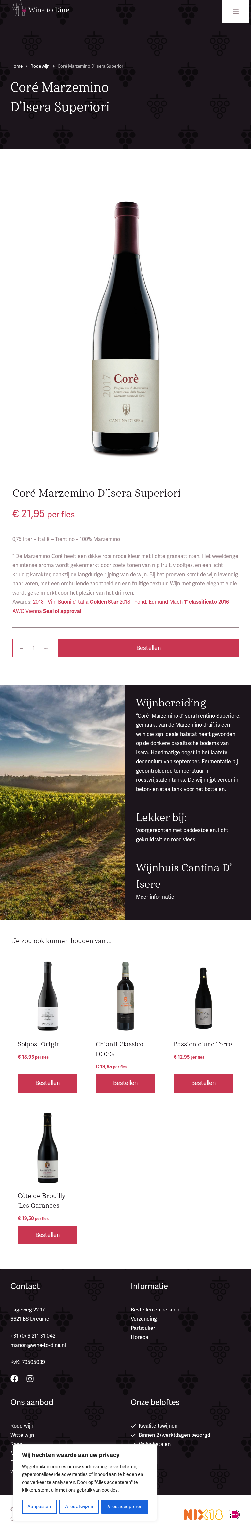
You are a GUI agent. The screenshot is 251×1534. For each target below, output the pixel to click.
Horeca (139, 1337)
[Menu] (236, 11)
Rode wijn (21, 1426)
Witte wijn (22, 1435)
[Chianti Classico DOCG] (125, 996)
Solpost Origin (39, 1044)
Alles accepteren (124, 1506)
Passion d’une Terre (203, 1044)
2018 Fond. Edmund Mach (168, 602)
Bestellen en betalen (155, 1310)
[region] (85, 1482)
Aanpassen (39, 1506)
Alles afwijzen (79, 1506)
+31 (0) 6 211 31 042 (32, 1336)
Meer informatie (155, 897)
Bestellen (148, 647)
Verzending (144, 1319)
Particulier (143, 1328)
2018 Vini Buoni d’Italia (75, 602)
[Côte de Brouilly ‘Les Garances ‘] (47, 1148)
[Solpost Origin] (47, 996)
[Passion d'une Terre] (203, 996)
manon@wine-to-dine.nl (38, 1345)
